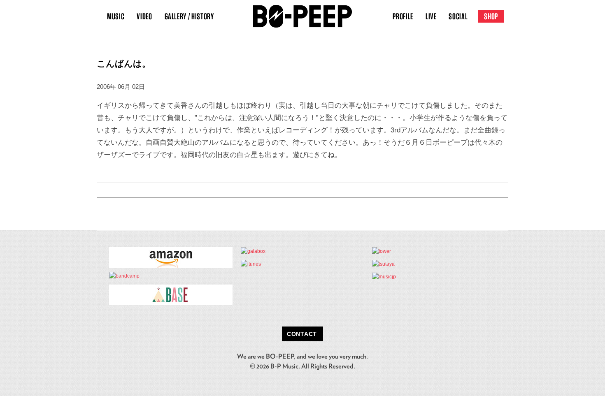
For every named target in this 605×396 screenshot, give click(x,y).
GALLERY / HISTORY (189, 16)
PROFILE (403, 16)
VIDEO (144, 16)
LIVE (431, 16)
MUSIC (115, 16)
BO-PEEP (302, 16)
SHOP (491, 16)
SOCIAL (458, 16)
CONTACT (302, 334)
